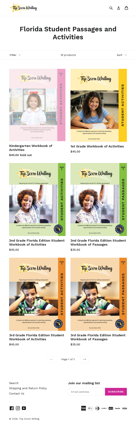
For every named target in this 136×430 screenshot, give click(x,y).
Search (14, 383)
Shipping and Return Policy (28, 388)
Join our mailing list (84, 383)
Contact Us (16, 393)
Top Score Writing (29, 418)
